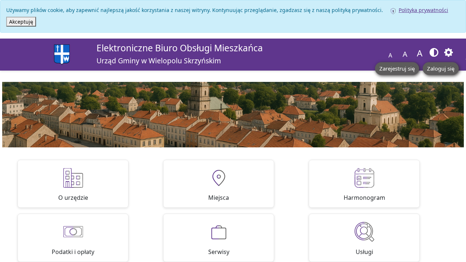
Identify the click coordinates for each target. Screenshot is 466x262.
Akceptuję (21, 21)
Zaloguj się (440, 68)
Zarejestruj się (397, 68)
